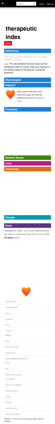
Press (8, 313)
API (7, 368)
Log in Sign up (46, 3)
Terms (8, 396)
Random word (11, 408)
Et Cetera (10, 378)
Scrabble (8, 237)
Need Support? (12, 390)
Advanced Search (13, 414)
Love (8, 43)
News (8, 335)
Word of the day (12, 346)
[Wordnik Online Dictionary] (2, 3)
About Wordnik (12, 307)
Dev (8, 362)
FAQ (7, 325)
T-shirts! (9, 330)
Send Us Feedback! (14, 384)
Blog (7, 341)
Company (11, 301)
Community (10, 352)
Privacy (9, 402)
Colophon (9, 319)
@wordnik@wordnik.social (16, 358)
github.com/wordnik (14, 374)
